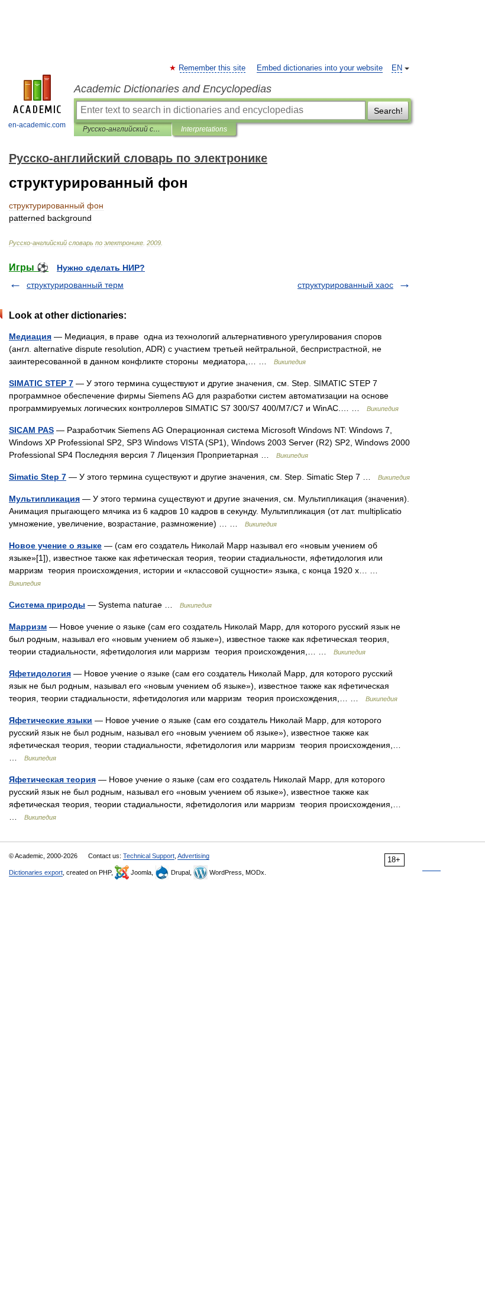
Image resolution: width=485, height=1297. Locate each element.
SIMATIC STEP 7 (41, 383)
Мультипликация (44, 498)
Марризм (28, 626)
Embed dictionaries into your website (320, 68)
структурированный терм (75, 285)
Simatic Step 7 (37, 476)
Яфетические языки (50, 720)
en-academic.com (37, 125)
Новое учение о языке (55, 545)
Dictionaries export (36, 872)
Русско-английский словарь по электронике (123, 129)
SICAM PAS (31, 430)
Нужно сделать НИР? (101, 267)
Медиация (30, 336)
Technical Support (148, 855)
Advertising (193, 855)
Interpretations (204, 129)
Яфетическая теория (52, 779)
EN (397, 68)
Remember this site (212, 68)
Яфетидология (40, 673)
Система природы (47, 604)
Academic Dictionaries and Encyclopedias (172, 89)
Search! (388, 110)
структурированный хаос (345, 285)
